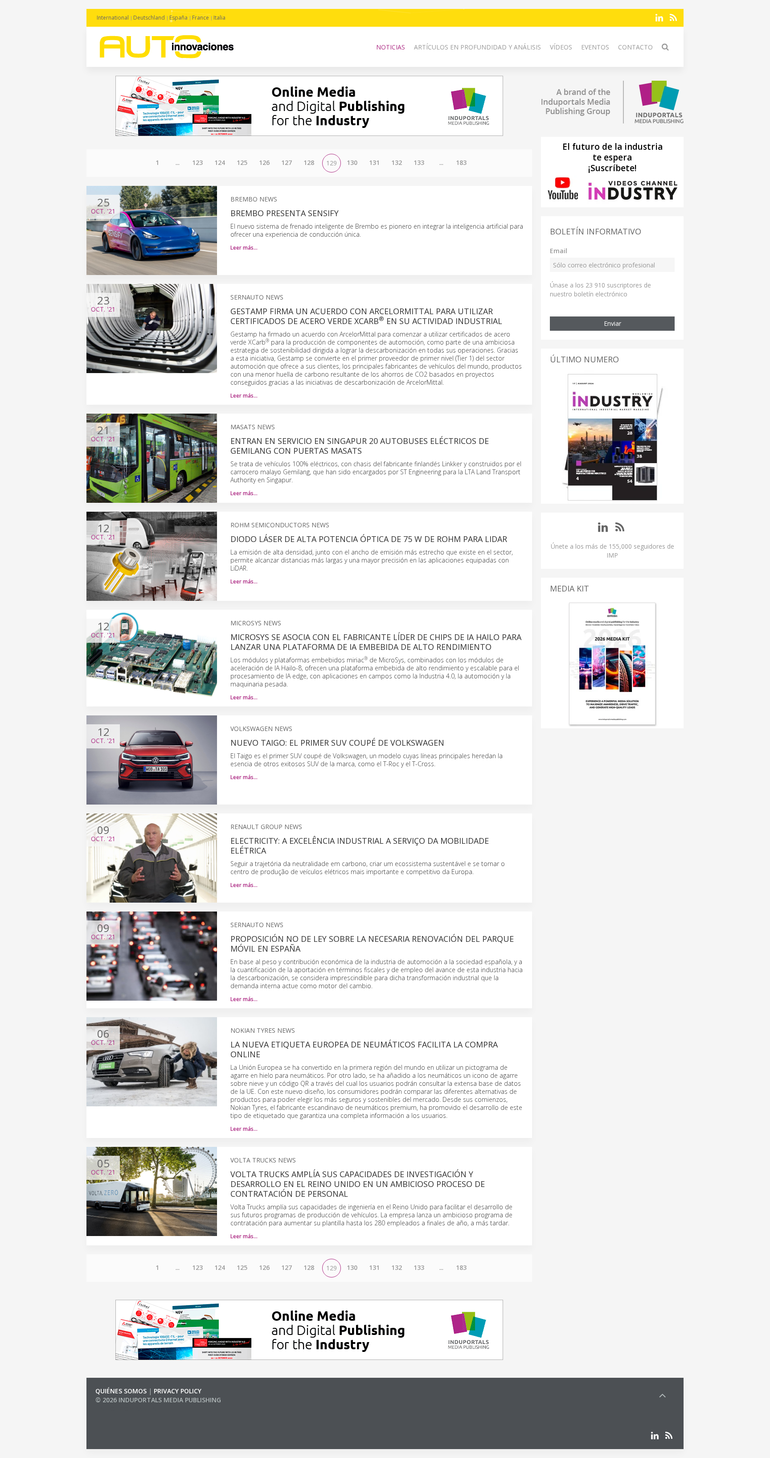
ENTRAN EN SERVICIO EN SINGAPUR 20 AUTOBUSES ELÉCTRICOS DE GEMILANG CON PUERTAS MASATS (359, 445)
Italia (219, 17)
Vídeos (561, 47)
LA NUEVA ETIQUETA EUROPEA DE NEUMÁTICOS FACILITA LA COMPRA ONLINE (364, 1049)
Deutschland (149, 17)
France (200, 17)
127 (286, 162)
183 (461, 162)
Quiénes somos (121, 1391)
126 (264, 162)
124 (219, 162)
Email (558, 250)
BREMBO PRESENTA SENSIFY (284, 213)
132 (396, 162)
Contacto (635, 47)
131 (374, 162)
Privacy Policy (177, 1391)
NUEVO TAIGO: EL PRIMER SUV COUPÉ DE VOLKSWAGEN (337, 742)
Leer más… (244, 247)
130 (352, 162)
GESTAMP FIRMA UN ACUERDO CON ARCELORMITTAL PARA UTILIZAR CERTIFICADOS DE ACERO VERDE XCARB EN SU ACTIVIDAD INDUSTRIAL (366, 316)
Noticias (390, 47)
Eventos (595, 47)
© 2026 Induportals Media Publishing (158, 1400)
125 (242, 162)
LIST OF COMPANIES (125, 1409)
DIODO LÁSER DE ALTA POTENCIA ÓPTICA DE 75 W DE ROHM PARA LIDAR (368, 539)
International (113, 17)
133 (419, 162)
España (178, 17)
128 (308, 162)
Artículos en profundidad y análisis (477, 47)
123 (197, 162)
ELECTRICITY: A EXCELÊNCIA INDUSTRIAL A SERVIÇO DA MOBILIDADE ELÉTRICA (359, 845)
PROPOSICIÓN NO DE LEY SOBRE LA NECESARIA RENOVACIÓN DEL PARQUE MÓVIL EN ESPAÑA (372, 943)
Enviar (612, 323)
